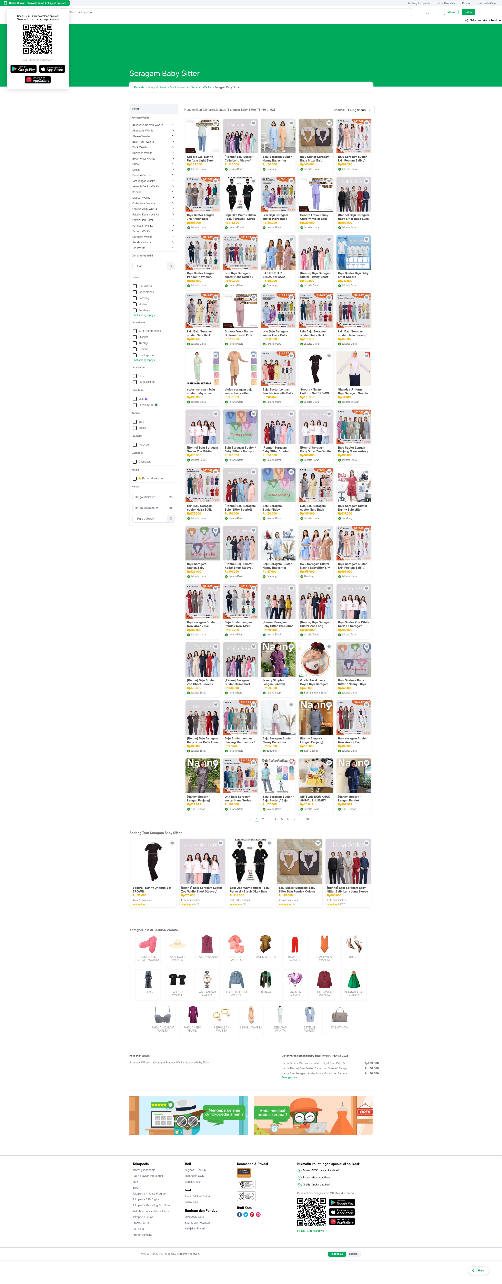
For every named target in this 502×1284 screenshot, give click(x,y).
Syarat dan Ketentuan (198, 1222)
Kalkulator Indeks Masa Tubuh (151, 1211)
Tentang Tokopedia (419, 3)
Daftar (468, 12)
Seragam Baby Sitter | (197, 1062)
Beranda (139, 87)
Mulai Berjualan (446, 3)
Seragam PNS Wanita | (142, 1062)
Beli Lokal (139, 1228)
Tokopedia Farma (143, 1217)
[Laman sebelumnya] (250, 819)
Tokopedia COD (194, 1175)
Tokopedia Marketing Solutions (151, 1205)
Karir (135, 1181)
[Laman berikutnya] (314, 819)
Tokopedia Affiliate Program (149, 1193)
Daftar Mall (192, 1202)
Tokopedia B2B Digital (146, 1199)
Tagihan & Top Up (195, 1170)
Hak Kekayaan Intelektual (148, 1175)
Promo (466, 3)
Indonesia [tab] (337, 1253)
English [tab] (353, 1253)
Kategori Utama (156, 87)
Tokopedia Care (486, 3)
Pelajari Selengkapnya (310, 1231)
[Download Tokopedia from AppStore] (342, 1212)
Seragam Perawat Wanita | (170, 1062)
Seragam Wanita (201, 87)
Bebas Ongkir (193, 1181)
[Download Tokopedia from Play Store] (342, 1202)
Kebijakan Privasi (195, 1228)
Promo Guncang (142, 1234)
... (301, 819)
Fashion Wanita (179, 87)
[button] (483, 21)
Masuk (451, 12)
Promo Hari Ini (141, 1223)
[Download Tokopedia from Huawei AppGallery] (342, 1221)
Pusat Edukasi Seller (197, 1196)
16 (307, 819)
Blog (135, 1187)
